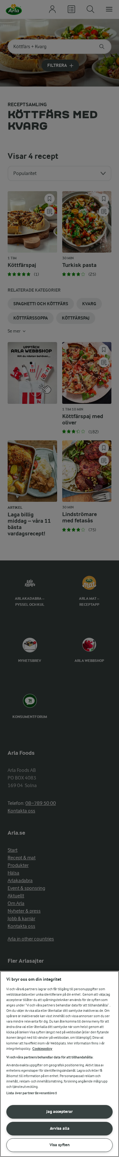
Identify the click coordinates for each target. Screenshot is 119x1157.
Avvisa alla (59, 1128)
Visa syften (60, 1144)
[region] (59, 1064)
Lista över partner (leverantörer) (31, 1093)
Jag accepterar (59, 1111)
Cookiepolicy (42, 1049)
